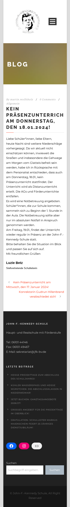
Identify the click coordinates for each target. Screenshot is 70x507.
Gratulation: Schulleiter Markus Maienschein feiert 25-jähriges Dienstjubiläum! (34, 424)
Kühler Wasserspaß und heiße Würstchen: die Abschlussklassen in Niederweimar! (36, 389)
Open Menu (53, 21)
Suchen (11, 463)
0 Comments (48, 99)
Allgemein (12, 103)
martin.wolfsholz (21, 99)
